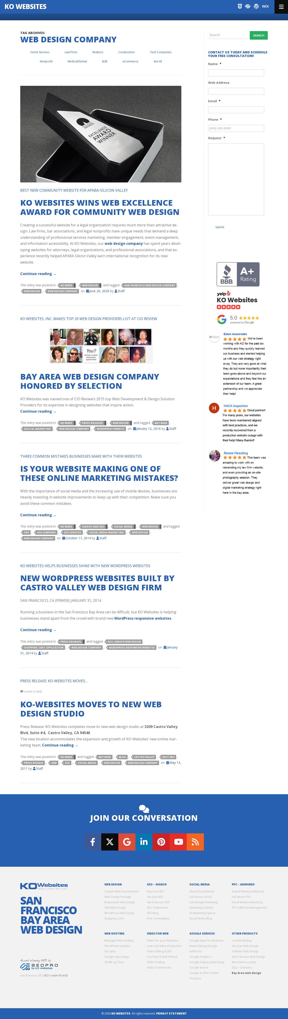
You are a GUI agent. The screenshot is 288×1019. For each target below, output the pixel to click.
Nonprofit (46, 61)
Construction (126, 52)
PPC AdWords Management (249, 908)
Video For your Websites (162, 940)
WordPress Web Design (119, 913)
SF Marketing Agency (202, 913)
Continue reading (38, 273)
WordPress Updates (117, 946)
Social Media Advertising (247, 902)
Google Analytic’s (200, 957)
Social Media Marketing (106, 532)
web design (32, 291)
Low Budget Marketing (203, 902)
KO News (66, 285)
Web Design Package (117, 897)
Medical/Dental (77, 61)
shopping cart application (43, 647)
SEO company (46, 532)
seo (26, 532)
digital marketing (37, 428)
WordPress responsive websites (142, 618)
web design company (124, 243)
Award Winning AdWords (248, 891)
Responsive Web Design (119, 902)
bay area (161, 423)
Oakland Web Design (245, 951)
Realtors (97, 52)
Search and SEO (93, 526)
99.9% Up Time (114, 962)
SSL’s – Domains (242, 967)
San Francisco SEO (31, 975)
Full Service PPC (241, 897)
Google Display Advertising (206, 962)
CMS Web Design (115, 908)
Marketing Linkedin (201, 908)
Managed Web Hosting (118, 940)
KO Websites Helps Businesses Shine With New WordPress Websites (85, 565)
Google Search (198, 967)
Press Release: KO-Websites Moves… (54, 680)
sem (54, 762)
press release (33, 762)
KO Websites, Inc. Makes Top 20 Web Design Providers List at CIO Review (88, 318)
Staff (121, 291)
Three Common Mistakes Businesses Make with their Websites (81, 456)
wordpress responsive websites (132, 647)
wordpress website (110, 428)
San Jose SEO (155, 897)
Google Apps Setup (116, 957)
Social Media (123, 526)
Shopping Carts (114, 918)
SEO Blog (152, 913)
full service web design (124, 641)
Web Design (90, 285)
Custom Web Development (121, 891)
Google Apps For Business (206, 940)
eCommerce (130, 61)
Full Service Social (200, 897)
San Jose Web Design (245, 946)
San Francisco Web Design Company (149, 285)
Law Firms (71, 52)
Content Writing (242, 940)
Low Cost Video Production (164, 946)
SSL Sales (110, 951)
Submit (219, 227)
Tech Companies (160, 52)
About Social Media (201, 891)
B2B (104, 61)
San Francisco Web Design (248, 957)
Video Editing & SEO (159, 951)
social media (87, 762)
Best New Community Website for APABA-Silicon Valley (74, 190)
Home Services (39, 52)
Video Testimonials (159, 967)
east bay (168, 757)
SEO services (72, 532)
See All (158, 61)
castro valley (144, 757)
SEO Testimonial (157, 908)
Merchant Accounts (244, 962)
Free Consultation (158, 918)
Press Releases (92, 423)
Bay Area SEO (155, 891)
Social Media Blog (200, 918)
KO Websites (25, 6)
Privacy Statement (171, 1013)
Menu (281, 7)
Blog (122, 757)
